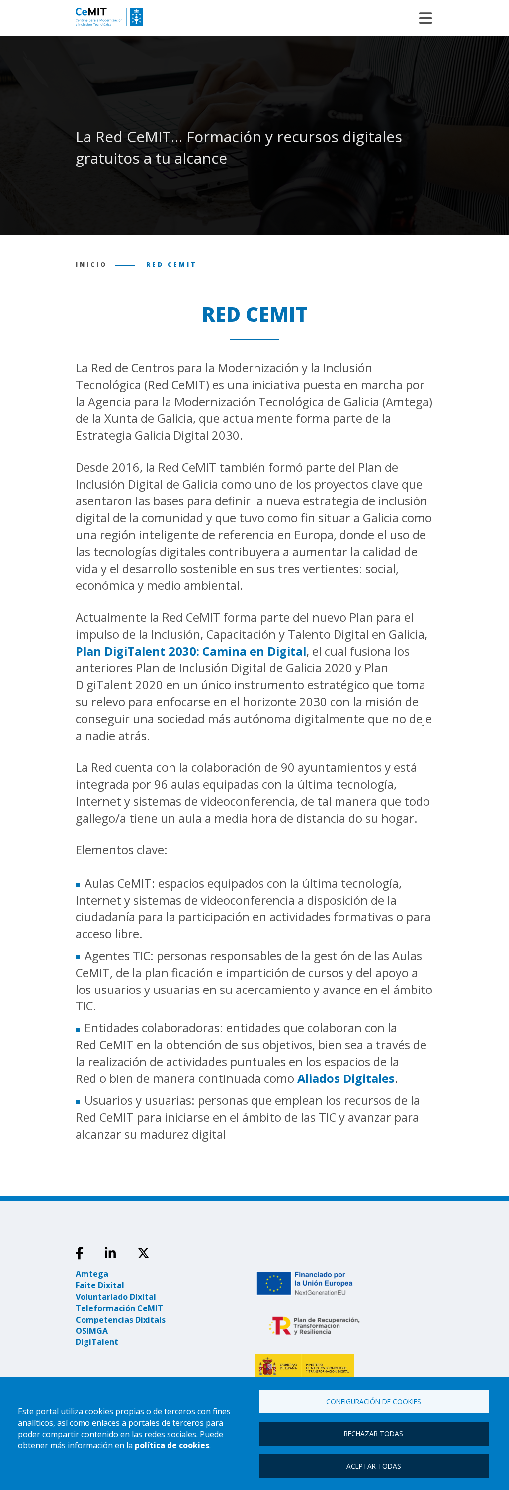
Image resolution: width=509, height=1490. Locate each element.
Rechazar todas (373, 1433)
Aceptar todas (373, 1466)
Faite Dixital (100, 1285)
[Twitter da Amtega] (143, 1253)
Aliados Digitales (346, 1078)
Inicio (91, 264)
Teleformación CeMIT (119, 1308)
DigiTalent (97, 1341)
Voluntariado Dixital (116, 1296)
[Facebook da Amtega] (79, 1253)
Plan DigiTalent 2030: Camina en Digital (191, 651)
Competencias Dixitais (121, 1319)
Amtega (92, 1273)
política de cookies (172, 1445)
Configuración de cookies (373, 1401)
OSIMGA (92, 1330)
